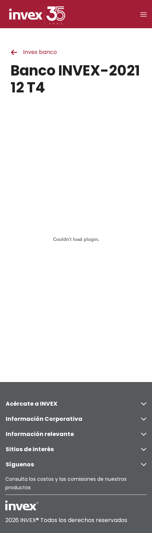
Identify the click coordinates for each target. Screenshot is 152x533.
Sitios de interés (30, 449)
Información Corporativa (44, 419)
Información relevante (40, 434)
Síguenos (20, 464)
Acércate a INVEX (31, 404)
